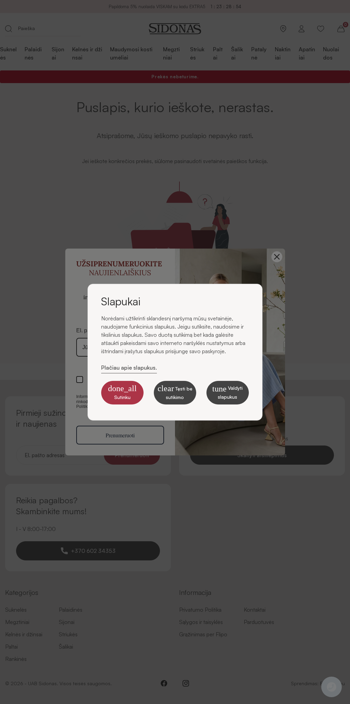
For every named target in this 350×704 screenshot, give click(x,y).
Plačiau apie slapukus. (129, 367)
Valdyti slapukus (227, 392)
